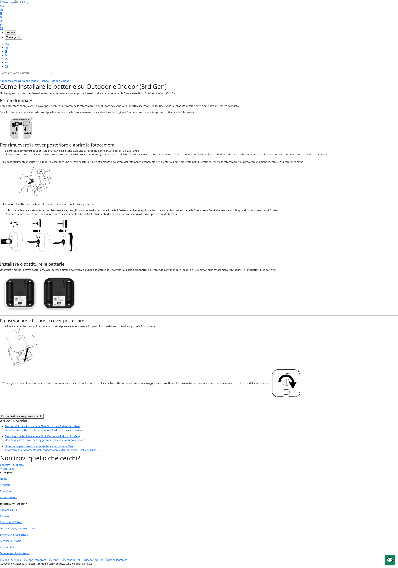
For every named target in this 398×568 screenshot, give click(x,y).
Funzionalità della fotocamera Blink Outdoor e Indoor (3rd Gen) (45, 428)
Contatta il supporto (12, 465)
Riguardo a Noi (9, 510)
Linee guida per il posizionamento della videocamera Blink (52, 448)
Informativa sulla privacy (14, 534)
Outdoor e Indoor (28, 81)
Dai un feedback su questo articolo (21, 416)
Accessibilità (7, 547)
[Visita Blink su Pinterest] (116, 559)
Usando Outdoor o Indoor (55, 81)
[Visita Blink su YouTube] (94, 559)
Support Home (8, 81)
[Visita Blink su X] (55, 559)
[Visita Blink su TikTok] (72, 559)
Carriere (5, 516)
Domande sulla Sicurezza (15, 553)
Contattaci (6, 491)
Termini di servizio (10, 541)
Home (3, 478)
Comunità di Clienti (11, 522)
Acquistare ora (8, 497)
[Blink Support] (15, 2)
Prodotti (5, 485)
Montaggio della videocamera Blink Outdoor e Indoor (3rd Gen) (47, 438)
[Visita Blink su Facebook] (11, 559)
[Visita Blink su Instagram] (35, 559)
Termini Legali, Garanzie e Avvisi (18, 528)
